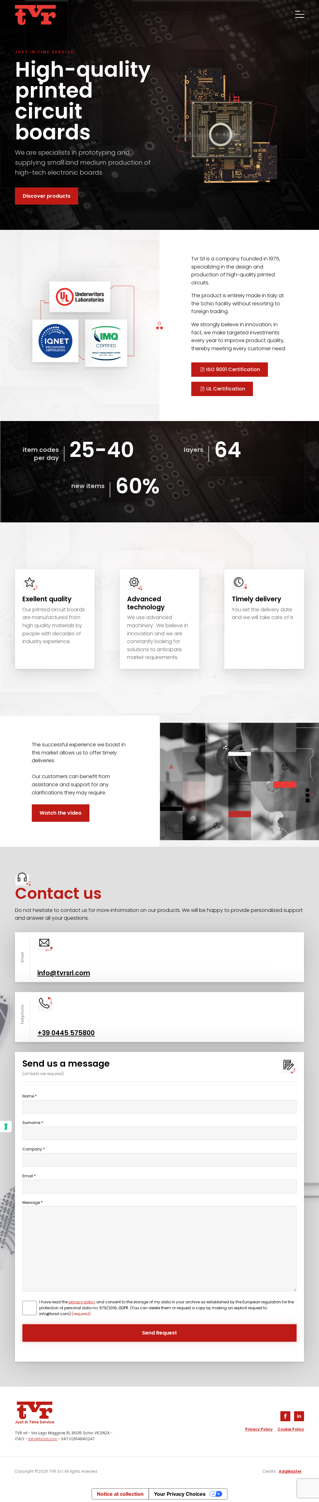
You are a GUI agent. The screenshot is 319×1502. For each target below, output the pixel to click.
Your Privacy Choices (180, 1494)
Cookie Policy (291, 1429)
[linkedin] (299, 1416)
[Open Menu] (299, 15)
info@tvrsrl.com (42, 1438)
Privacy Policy (259, 1429)
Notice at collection (120, 1494)
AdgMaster (290, 1471)
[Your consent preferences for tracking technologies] (6, 1126)
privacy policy (82, 1302)
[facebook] (285, 1416)
